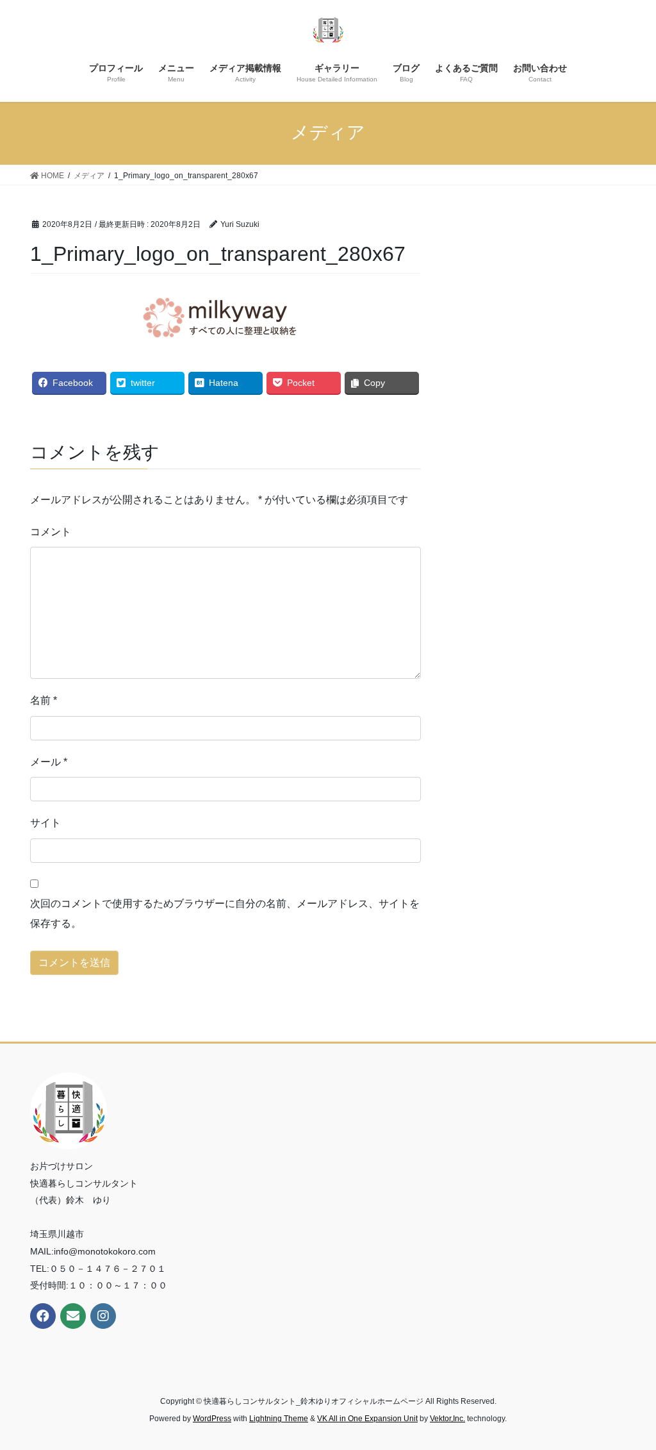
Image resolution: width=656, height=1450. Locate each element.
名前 (43, 700)
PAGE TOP (628, 1395)
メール (48, 761)
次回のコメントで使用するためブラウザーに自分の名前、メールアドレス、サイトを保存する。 (225, 913)
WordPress (212, 1418)
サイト (45, 822)
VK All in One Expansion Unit (367, 1418)
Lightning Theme (278, 1418)
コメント (50, 531)
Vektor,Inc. (447, 1418)
